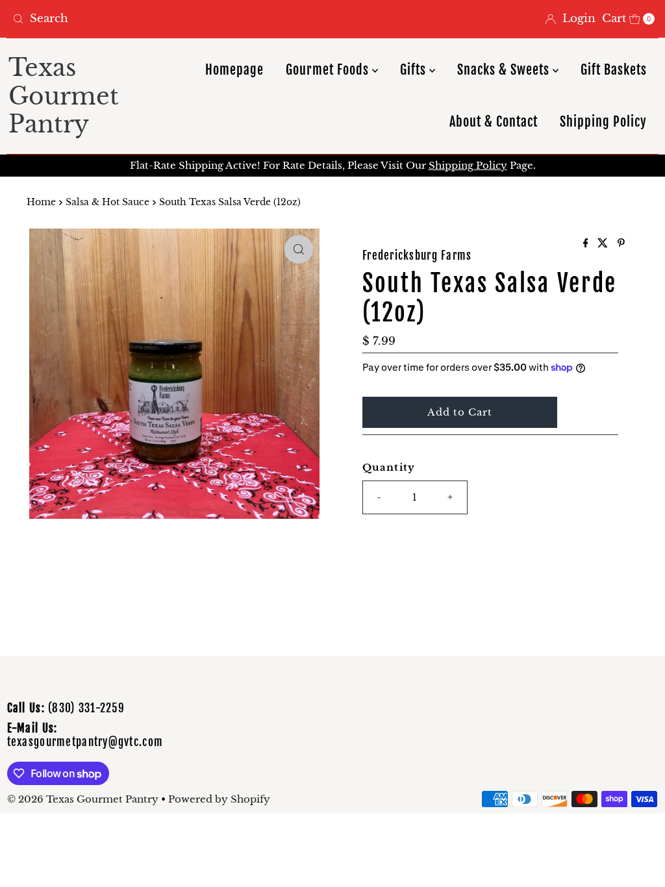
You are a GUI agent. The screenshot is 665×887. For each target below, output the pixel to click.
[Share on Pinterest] (621, 243)
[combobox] (167, 19)
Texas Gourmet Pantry (63, 95)
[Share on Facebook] (587, 243)
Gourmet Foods (329, 70)
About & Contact (493, 122)
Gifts (414, 70)
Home (41, 202)
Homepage (234, 70)
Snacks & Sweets (505, 70)
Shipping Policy (603, 122)
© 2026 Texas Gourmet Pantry (82, 799)
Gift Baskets (614, 70)
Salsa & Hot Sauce (107, 202)
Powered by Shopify (219, 799)
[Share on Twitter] (604, 243)
